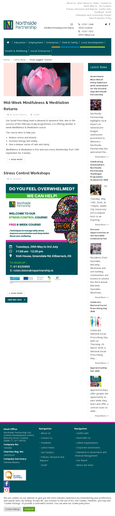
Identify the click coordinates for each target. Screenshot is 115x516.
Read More (17, 160)
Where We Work (84, 465)
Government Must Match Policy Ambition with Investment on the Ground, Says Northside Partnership (99, 85)
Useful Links (82, 433)
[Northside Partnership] (20, 25)
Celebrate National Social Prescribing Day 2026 (98, 307)
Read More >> (102, 156)
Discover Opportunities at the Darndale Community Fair (99, 234)
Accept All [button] (29, 509)
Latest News (20, 59)
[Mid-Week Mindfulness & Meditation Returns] (43, 79)
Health (37, 114)
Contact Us (46, 437)
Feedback (46, 442)
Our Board (81, 460)
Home (7, 59)
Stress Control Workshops (27, 173)
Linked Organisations (87, 442)
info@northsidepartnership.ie (59, 27)
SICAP (44, 465)
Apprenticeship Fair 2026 (98, 369)
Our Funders (47, 452)
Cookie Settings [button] (13, 509)
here (87, 503)
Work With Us (83, 437)
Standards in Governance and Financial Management (90, 454)
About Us (46, 433)
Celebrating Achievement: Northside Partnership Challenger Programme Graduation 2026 (99, 170)
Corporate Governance (88, 447)
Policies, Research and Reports (52, 458)
